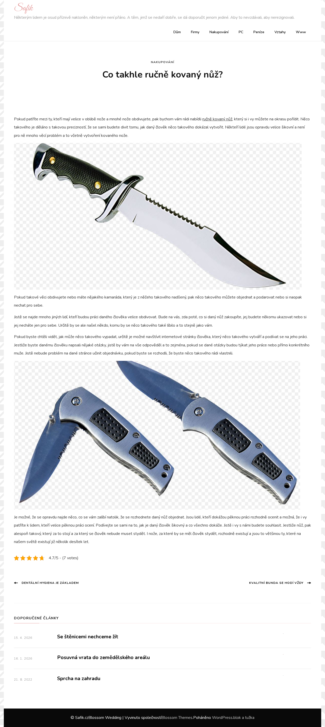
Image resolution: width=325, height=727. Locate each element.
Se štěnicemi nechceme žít (87, 636)
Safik (23, 8)
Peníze (258, 32)
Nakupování (219, 32)
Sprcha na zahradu (78, 678)
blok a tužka (243, 717)
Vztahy (280, 32)
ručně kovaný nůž (217, 119)
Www (301, 32)
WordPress (222, 717)
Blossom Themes (176, 717)
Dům (177, 32)
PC (241, 32)
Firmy (195, 32)
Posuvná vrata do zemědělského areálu (103, 657)
